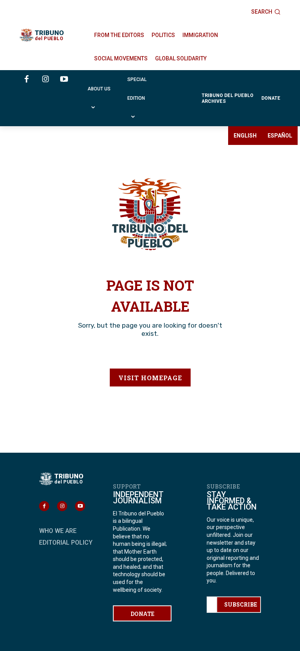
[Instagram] (45, 79)
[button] (265, 11)
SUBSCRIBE (240, 604)
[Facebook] (27, 79)
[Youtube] (64, 79)
